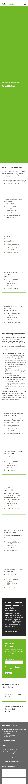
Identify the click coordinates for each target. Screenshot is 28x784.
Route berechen (8, 740)
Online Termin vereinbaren (12, 761)
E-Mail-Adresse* (9, 659)
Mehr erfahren (9, 697)
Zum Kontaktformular (11, 758)
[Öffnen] (25, 4)
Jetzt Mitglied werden (11, 631)
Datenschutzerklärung (12, 668)
